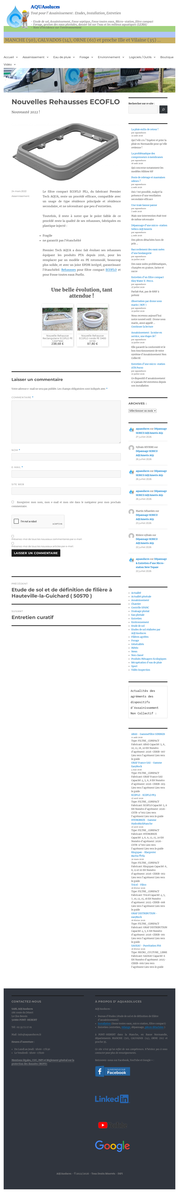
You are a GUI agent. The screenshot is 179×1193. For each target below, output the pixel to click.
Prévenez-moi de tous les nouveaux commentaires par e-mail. (47, 539)
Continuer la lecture (142, 326)
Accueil (9, 57)
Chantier (136, 603)
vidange (125, 1027)
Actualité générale (141, 596)
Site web (18, 484)
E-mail (17, 467)
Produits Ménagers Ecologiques (148, 658)
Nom (16, 450)
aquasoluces (142, 428)
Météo (134, 647)
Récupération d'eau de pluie (146, 662)
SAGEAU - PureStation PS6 (146, 945)
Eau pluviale (137, 614)
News (134, 651)
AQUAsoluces (45, 6)
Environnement (109, 57)
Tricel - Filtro (138, 884)
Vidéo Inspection (140, 669)
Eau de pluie (62, 57)
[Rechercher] (163, 109)
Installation (104, 1023)
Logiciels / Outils (140, 57)
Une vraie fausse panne (144, 205)
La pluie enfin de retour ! (145, 129)
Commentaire (23, 397)
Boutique (167, 57)
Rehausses (68, 269)
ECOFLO (111, 269)
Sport (134, 666)
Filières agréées (140, 636)
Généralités (137, 644)
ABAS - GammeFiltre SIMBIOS (148, 734)
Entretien (136, 618)
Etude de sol (138, 625)
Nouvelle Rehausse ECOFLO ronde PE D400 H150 (92, 338)
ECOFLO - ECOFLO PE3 (143, 795)
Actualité (136, 592)
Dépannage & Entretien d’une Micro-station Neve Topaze (151, 563)
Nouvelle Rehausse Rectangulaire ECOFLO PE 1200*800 (58, 338)
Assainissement (34, 57)
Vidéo (8, 64)
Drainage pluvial (140, 611)
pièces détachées (154, 1027)
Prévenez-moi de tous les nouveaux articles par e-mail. (43, 546)
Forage (84, 57)
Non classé (137, 655)
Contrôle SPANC (140, 607)
